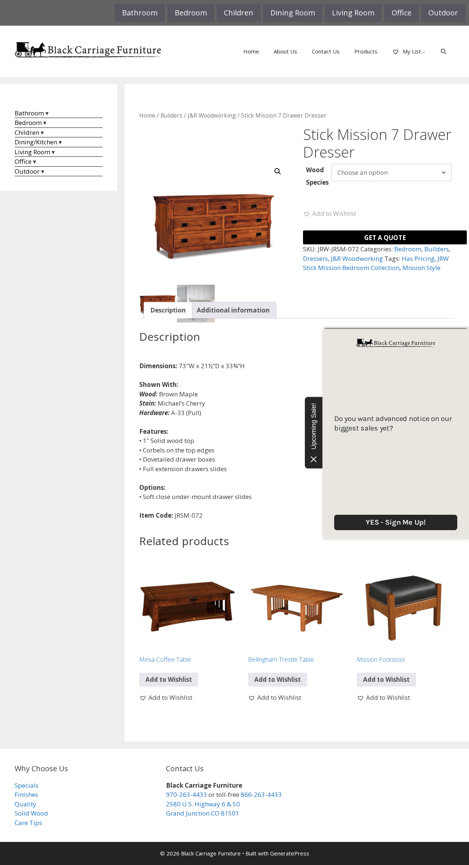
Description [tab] (168, 310)
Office (401, 13)
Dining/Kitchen (36, 142)
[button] (277, 171)
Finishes (26, 794)
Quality (25, 804)
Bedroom (191, 13)
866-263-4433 (261, 794)
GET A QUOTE (385, 237)
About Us (285, 51)
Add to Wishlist (168, 679)
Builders (171, 115)
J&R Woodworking (212, 115)
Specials (26, 785)
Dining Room (292, 13)
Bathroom (140, 13)
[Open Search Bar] (443, 51)
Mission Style (421, 267)
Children (238, 13)
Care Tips (28, 822)
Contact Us (326, 51)
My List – (413, 51)
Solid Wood (31, 813)
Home (251, 51)
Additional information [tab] (233, 310)
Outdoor (443, 13)
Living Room (353, 13)
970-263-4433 (186, 794)
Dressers (315, 258)
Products (365, 51)
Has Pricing (418, 258)
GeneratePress (289, 853)
